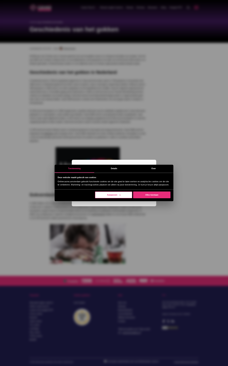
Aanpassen (112, 195)
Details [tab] (114, 168)
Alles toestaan (151, 195)
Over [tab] (153, 168)
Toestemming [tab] (74, 168)
